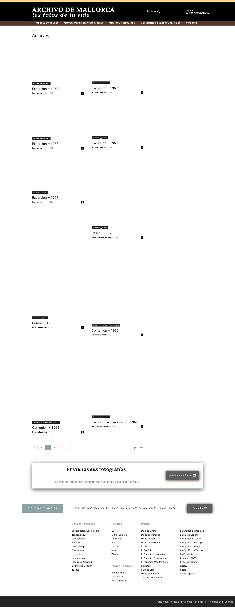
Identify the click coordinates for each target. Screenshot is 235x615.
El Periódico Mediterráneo (154, 562)
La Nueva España (189, 534)
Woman (115, 554)
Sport (183, 569)
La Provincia (186, 554)
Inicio (34, 30)
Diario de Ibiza (148, 538)
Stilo (113, 542)
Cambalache (78, 538)
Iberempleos (78, 558)
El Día (144, 546)
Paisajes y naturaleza (41, 83)
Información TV (119, 572)
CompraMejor (79, 546)
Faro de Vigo (147, 569)
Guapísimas (78, 550)
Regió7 (183, 565)
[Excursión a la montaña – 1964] (117, 380)
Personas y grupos (100, 138)
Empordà (146, 565)
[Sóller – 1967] (117, 192)
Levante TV (117, 576)
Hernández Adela (39, 327)
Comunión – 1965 (105, 330)
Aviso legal (162, 601)
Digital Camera (119, 534)
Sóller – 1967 (101, 233)
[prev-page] (35, 447)
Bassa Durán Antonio (101, 426)
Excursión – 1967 (45, 89)
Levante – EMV (188, 558)
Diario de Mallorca (150, 542)
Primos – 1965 (43, 323)
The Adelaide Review (152, 577)
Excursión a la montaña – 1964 (115, 422)
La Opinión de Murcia (191, 546)
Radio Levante (118, 580)
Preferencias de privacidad (219, 601)
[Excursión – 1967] (58, 63)
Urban (114, 546)
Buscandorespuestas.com (85, 530)
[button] (154, 11)
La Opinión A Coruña (191, 538)
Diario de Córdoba (150, 534)
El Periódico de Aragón (153, 554)
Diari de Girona (149, 530)
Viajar (114, 550)
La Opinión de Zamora (191, 550)
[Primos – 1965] (58, 282)
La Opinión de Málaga (191, 542)
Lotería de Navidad (82, 562)
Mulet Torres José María (102, 237)
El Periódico (147, 550)
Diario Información (150, 573)
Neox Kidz (116, 538)
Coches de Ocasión (82, 565)
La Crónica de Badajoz (192, 530)
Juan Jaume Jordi (39, 93)
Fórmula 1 (77, 542)
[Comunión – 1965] (117, 286)
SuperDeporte (187, 573)
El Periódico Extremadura (154, 558)
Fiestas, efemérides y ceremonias (106, 325)
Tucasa (75, 569)
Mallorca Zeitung (189, 562)
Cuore (114, 530)
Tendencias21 (79, 534)
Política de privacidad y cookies (186, 601)
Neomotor (77, 554)
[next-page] (67, 447)
